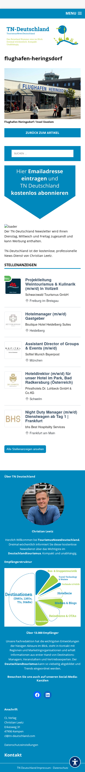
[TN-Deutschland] (42, 34)
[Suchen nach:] (42, 153)
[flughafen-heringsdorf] (42, 116)
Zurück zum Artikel (42, 133)
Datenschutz (60, 768)
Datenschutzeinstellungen (21, 745)
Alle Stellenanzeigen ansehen (25, 449)
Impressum (44, 768)
